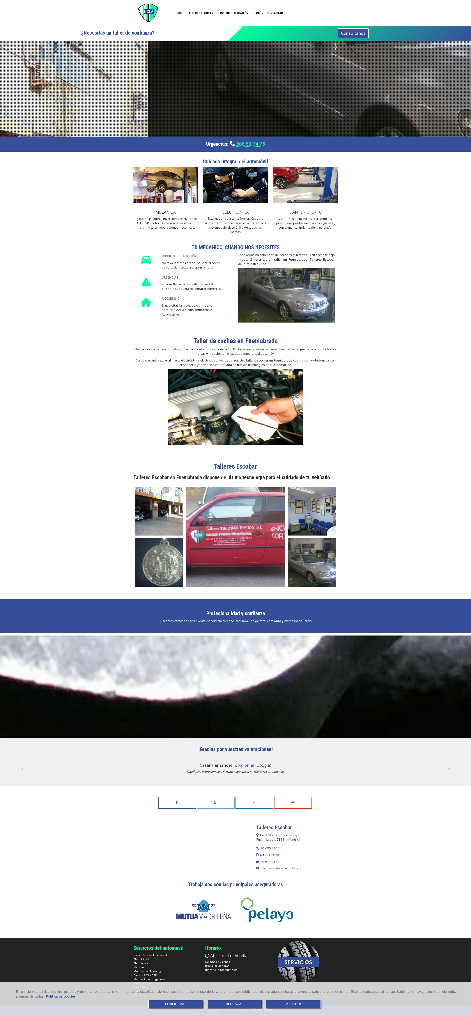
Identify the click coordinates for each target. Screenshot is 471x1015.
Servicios (224, 13)
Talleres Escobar (200, 13)
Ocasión (257, 13)
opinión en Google (252, 765)
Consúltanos (353, 33)
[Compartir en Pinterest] (293, 802)
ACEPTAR (293, 1004)
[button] (21, 768)
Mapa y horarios (234, 120)
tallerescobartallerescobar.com (281, 868)
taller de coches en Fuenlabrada (275, 349)
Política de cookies (60, 996)
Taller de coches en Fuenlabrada (235, 341)
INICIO (179, 13)
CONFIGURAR (176, 1004)
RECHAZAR (235, 1004)
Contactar (275, 13)
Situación (241, 13)
